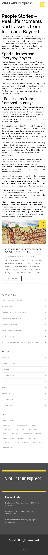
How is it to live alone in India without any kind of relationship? (23, 512)
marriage (20, 438)
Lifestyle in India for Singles (14, 313)
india (5, 420)
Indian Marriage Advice (12, 331)
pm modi (6, 434)
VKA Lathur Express (17, 3)
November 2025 (8, 363)
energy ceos (27, 434)
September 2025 (8, 375)
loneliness (33, 429)
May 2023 (5, 387)
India (12, 420)
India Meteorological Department (16, 425)
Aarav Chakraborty (15, 256)
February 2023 (8, 399)
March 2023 (7, 393)
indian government (22, 442)
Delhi (34, 425)
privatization (38, 442)
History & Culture (9, 325)
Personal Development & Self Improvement (20, 343)
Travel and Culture (10, 337)
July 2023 (6, 381)
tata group (7, 442)
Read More (13, 278)
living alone (7, 429)
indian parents (8, 438)
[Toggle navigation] (42, 4)
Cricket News (7, 307)
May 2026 (5, 357)
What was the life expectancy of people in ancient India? (21, 521)
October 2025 (7, 369)
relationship (20, 429)
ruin (29, 438)
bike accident (8, 447)
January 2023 (7, 405)
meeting (38, 434)
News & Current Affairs (12, 301)
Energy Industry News (11, 319)
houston (15, 434)
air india (37, 438)
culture (20, 420)
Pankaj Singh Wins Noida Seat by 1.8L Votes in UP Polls (23, 504)
